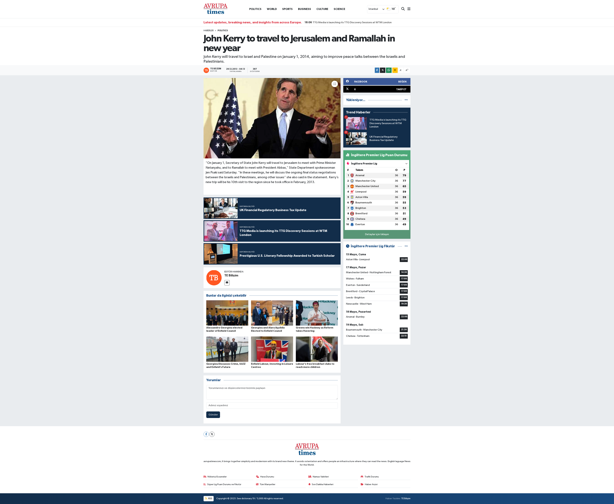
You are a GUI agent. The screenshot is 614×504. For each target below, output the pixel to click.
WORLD (272, 9)
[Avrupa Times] (216, 9)
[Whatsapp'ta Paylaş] (389, 70)
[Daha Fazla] (395, 70)
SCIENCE (339, 9)
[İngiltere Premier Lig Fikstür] (406, 246)
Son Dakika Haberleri (322, 484)
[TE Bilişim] (214, 277)
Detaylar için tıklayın (377, 234)
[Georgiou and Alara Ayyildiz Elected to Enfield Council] (272, 312)
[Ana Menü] (407, 9)
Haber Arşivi (371, 484)
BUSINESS (304, 9)
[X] (212, 434)
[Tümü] (406, 100)
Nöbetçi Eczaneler (217, 476)
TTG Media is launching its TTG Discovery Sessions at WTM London (348, 22)
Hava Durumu (267, 476)
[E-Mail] (227, 282)
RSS (210, 498)
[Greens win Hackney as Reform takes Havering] (317, 312)
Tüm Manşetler (267, 484)
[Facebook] (206, 434)
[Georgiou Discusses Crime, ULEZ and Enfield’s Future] (227, 349)
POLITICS (255, 9)
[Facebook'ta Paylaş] (377, 70)
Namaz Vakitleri (321, 476)
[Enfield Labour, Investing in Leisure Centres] (272, 349)
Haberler (209, 30)
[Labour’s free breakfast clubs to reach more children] (317, 349)
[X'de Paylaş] (382, 70)
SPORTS (287, 9)
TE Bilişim (231, 275)
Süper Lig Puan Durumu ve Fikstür (224, 484)
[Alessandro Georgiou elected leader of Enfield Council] (227, 312)
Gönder (213, 414)
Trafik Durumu (372, 476)
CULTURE (322, 9)
